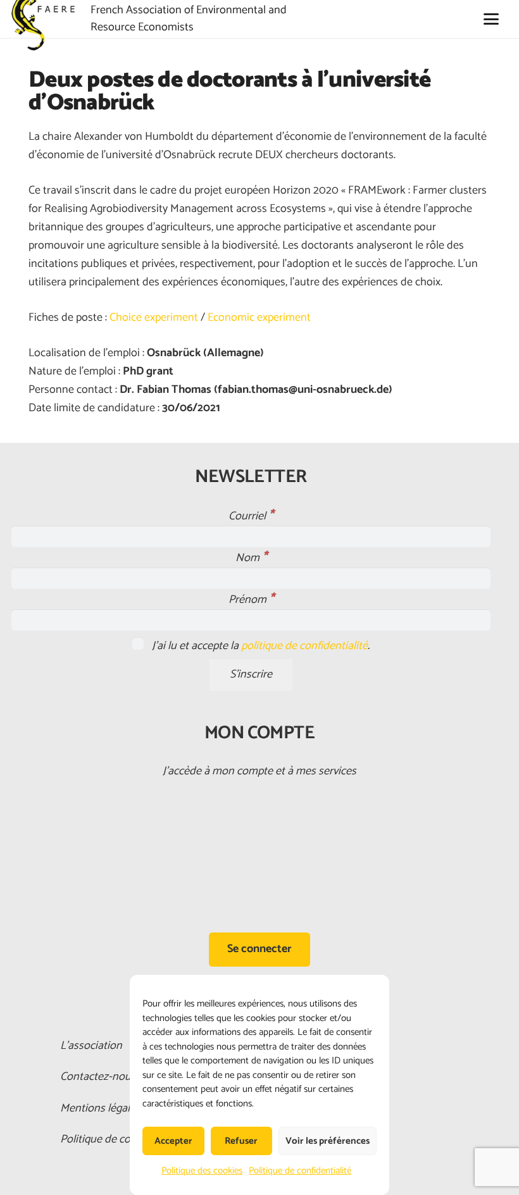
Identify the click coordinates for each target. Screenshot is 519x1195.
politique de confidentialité (304, 645)
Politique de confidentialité (300, 1171)
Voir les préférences (327, 1141)
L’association (91, 1045)
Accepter (173, 1141)
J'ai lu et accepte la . (259, 645)
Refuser (241, 1141)
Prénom (251, 599)
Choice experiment (153, 317)
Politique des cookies (201, 1171)
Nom (251, 557)
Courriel (250, 516)
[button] (491, 19)
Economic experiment (259, 317)
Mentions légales (100, 1108)
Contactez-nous (98, 1076)
